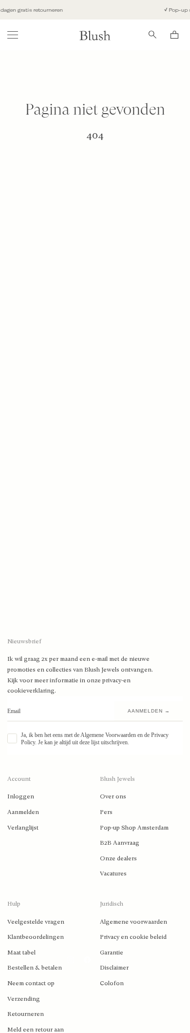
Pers (106, 812)
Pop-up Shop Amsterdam (134, 827)
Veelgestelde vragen (35, 921)
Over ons (113, 796)
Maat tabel (21, 952)
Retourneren (25, 1014)
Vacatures (113, 873)
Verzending (23, 998)
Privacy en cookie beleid (133, 937)
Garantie (111, 952)
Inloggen (20, 796)
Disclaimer (114, 967)
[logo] (95, 34)
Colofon (112, 983)
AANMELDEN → (149, 711)
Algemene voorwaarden (133, 921)
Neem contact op (31, 983)
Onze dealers (118, 858)
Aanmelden (23, 812)
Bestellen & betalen (34, 967)
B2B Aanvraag (119, 842)
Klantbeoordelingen (35, 937)
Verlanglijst (22, 827)
